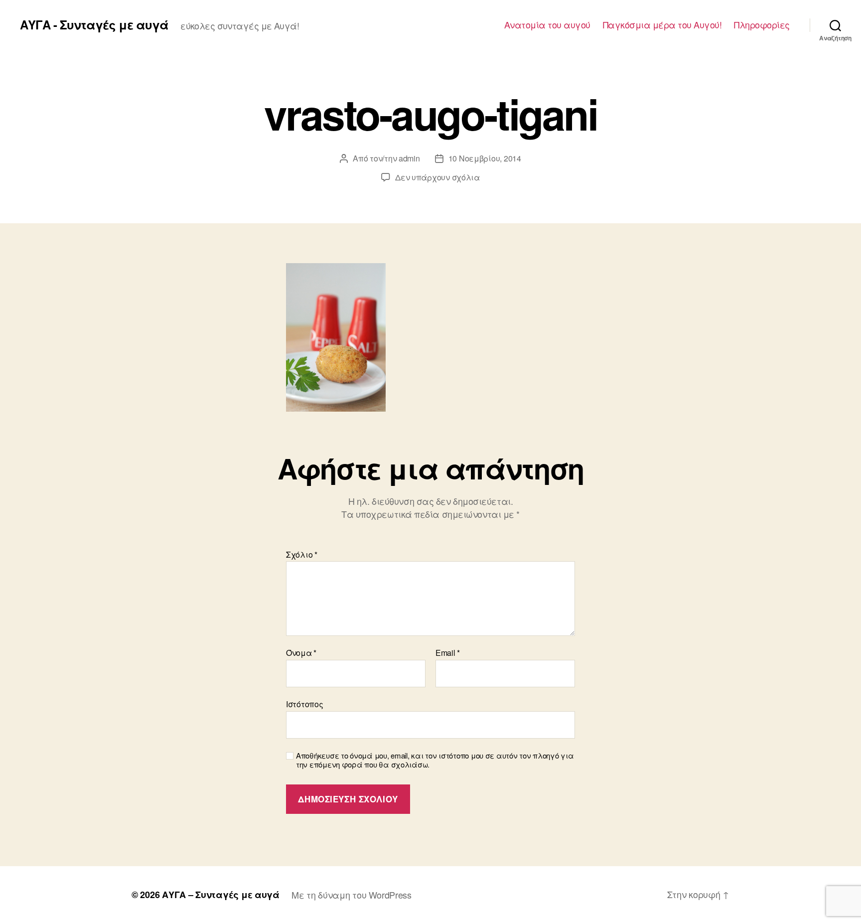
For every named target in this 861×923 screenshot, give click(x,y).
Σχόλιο (301, 554)
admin (409, 158)
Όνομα (301, 652)
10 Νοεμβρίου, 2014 (484, 158)
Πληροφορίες (762, 24)
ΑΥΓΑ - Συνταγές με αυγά (94, 24)
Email (447, 652)
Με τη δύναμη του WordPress (351, 894)
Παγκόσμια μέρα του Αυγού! (662, 24)
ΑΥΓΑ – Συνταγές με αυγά (221, 894)
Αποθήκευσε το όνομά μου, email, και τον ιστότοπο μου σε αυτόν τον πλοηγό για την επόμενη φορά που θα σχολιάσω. (435, 760)
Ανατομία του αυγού (547, 24)
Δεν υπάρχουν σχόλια (437, 177)
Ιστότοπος (304, 703)
